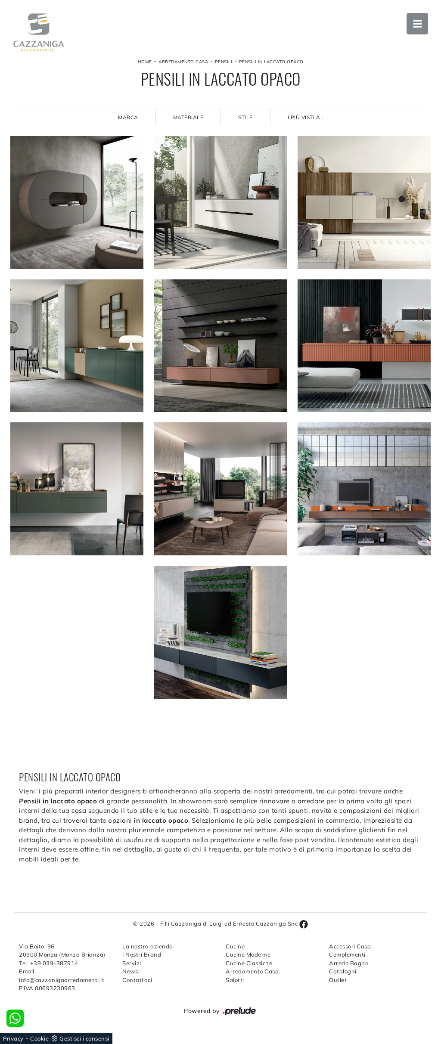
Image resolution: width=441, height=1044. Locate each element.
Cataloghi (343, 971)
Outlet (338, 979)
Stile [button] (245, 117)
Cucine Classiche (249, 963)
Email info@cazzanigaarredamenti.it (61, 975)
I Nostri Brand (141, 954)
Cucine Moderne (248, 954)
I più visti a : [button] (305, 117)
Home (145, 62)
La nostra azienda (147, 946)
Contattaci (137, 979)
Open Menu (417, 23)
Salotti (235, 979)
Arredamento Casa (183, 62)
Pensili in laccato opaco (271, 62)
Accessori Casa (350, 946)
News (130, 971)
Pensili (224, 62)
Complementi (347, 954)
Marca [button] (128, 117)
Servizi (131, 963)
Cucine (235, 946)
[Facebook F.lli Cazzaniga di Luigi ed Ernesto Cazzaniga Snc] (303, 923)
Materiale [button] (188, 117)
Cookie (39, 1038)
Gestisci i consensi (84, 1038)
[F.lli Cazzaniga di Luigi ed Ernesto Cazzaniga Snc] (39, 32)
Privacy (13, 1038)
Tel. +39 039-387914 (48, 963)
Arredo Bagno (348, 963)
